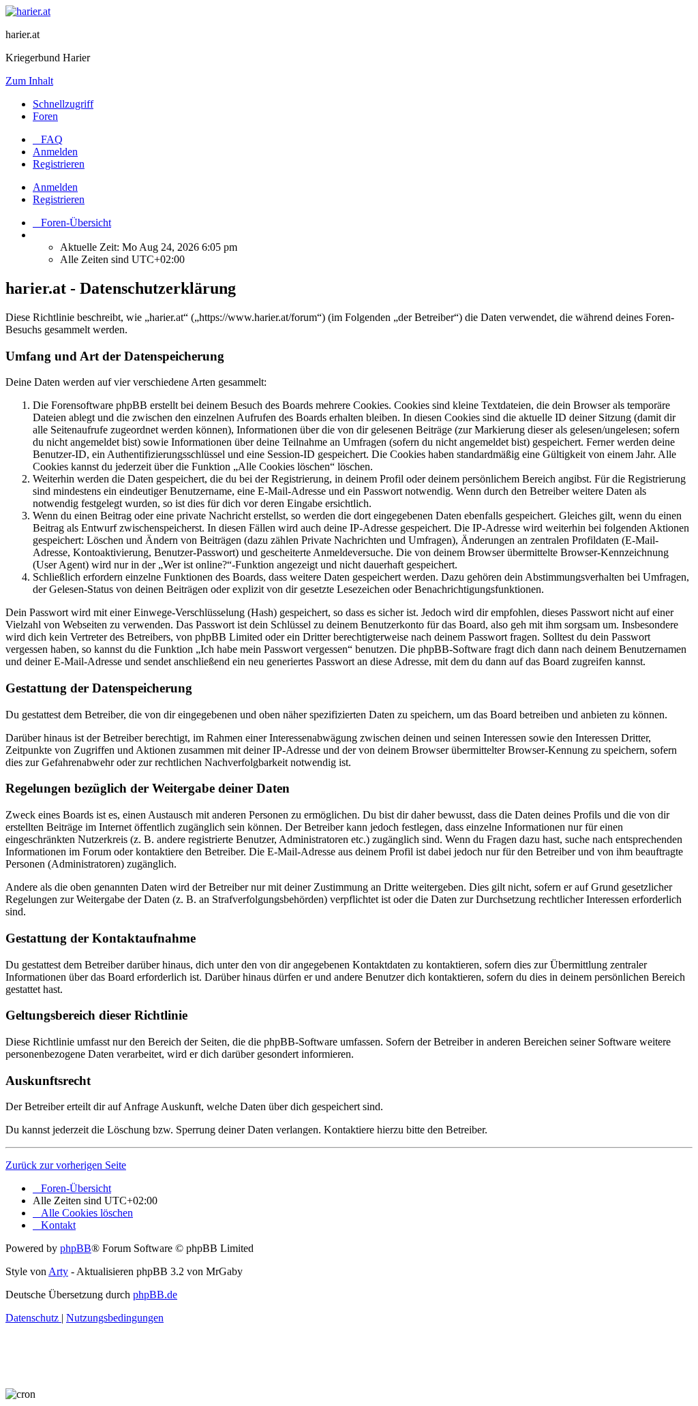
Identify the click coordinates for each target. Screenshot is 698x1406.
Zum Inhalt (29, 81)
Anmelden (55, 187)
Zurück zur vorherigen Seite (65, 1165)
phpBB (75, 1248)
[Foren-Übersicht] (27, 11)
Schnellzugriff (63, 104)
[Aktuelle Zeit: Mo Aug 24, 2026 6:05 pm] (37, 235)
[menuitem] (48, 139)
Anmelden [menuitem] (55, 151)
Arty (58, 1271)
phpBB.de (155, 1294)
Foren (45, 116)
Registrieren (59, 199)
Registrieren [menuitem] (59, 164)
